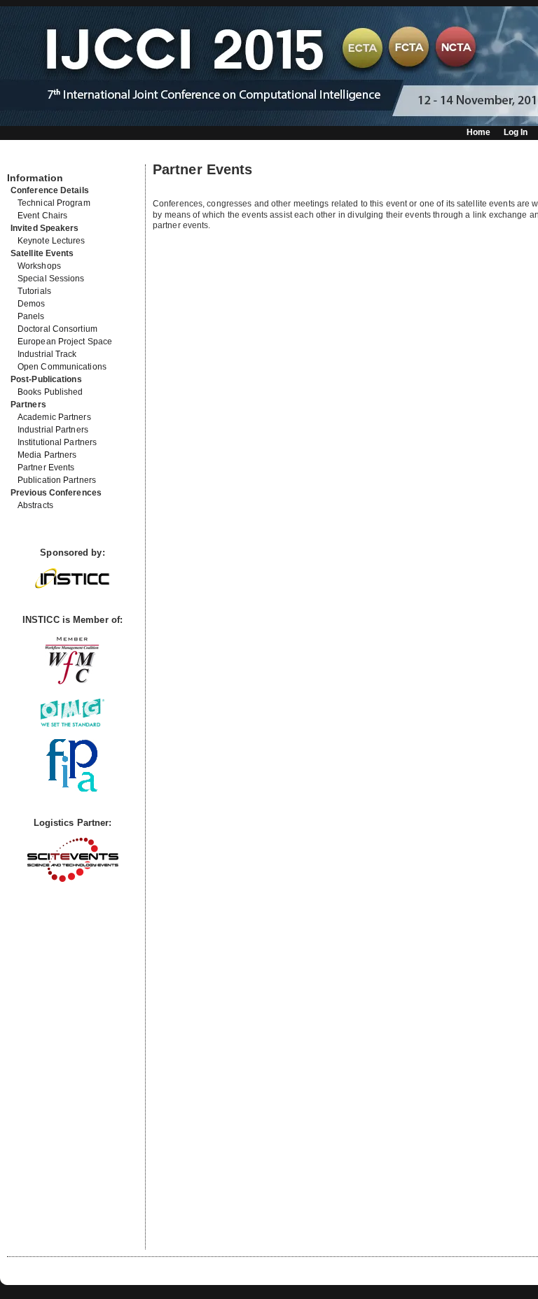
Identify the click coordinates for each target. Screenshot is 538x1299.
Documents (22, 159)
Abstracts (35, 505)
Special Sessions (51, 278)
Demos (32, 304)
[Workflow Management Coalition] (72, 682)
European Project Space (65, 341)
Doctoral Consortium (57, 329)
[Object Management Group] (72, 723)
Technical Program (54, 203)
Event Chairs (42, 215)
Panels (31, 316)
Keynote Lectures (51, 241)
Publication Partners (57, 480)
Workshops (39, 266)
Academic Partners (54, 417)
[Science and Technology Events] (72, 878)
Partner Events (46, 467)
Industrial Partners (53, 430)
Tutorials (34, 291)
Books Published (50, 392)
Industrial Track (47, 354)
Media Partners (47, 455)
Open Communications (62, 367)
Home (478, 132)
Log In (516, 132)
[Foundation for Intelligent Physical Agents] (72, 788)
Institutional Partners (57, 442)
